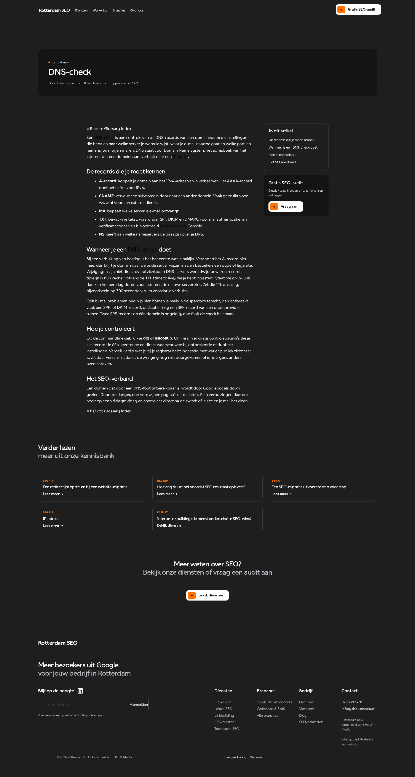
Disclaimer (257, 757)
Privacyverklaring (234, 757)
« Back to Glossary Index (108, 128)
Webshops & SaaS (271, 709)
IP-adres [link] (180, 156)
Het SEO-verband (282, 162)
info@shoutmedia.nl (358, 709)
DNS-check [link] (104, 137)
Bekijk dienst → (169, 525)
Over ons (306, 702)
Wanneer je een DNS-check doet (293, 147)
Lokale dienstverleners (274, 702)
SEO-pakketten (311, 722)
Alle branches (267, 715)
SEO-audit (222, 702)
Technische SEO (226, 729)
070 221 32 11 (352, 702)
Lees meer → (53, 494)
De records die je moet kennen (291, 140)
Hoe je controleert (282, 155)
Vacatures (306, 709)
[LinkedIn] (80, 691)
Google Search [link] (173, 226)
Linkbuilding (224, 715)
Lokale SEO (223, 709)
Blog (302, 715)
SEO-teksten (224, 722)
